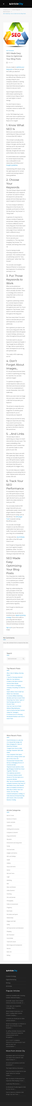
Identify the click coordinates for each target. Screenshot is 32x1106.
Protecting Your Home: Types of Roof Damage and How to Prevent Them (15, 702)
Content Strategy (11, 976)
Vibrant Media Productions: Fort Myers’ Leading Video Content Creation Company (14, 1013)
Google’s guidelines (12, 165)
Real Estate (9, 911)
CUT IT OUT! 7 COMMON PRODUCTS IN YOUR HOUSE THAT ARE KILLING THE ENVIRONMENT (15, 1043)
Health (8, 860)
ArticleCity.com (6, 9)
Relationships (10, 917)
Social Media (10, 938)
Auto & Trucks (10, 815)
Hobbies (9, 863)
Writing (8, 955)
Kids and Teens (10, 873)
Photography (10, 900)
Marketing (9, 880)
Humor (8, 870)
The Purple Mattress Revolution (15, 1068)
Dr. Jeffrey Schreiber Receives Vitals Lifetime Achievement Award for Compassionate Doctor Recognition (15, 1034)
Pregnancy (9, 907)
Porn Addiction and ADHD (13, 773)
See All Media (20, 537)
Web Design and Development (14, 945)
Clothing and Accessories (13, 829)
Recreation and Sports (12, 914)
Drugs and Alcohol (11, 836)
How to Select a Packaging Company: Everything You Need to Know (16, 687)
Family (8, 846)
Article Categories (16, 9)
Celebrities (9, 825)
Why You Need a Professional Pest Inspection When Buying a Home (15, 1079)
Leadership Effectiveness (13, 1084)
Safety (8, 924)
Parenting (9, 894)
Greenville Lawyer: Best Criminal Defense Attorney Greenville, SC (15, 1002)
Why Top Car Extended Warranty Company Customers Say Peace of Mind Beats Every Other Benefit (16, 783)
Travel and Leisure (11, 941)
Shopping (9, 931)
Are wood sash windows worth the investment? (15, 1064)
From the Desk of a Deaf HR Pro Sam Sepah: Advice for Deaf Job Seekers (16, 1073)
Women (9, 948)
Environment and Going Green (14, 842)
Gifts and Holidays (11, 856)
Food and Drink (10, 849)
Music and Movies (11, 887)
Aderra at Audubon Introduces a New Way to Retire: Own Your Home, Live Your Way (15, 789)
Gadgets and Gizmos (12, 853)
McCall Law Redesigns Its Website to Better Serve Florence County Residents (16, 1026)
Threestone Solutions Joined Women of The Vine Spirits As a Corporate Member (15, 777)
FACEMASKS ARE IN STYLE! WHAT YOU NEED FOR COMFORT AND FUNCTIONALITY (15, 1057)
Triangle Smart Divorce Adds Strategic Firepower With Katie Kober (15, 750)
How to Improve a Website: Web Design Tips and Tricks (15, 1093)
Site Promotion (6, 11)
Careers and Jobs (11, 822)
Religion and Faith (11, 921)
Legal (8, 877)
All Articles (9, 986)
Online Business (11, 890)
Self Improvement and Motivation (15, 928)
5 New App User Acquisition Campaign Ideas (13, 1007)
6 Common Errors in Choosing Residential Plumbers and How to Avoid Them (16, 716)
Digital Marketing (11, 979)
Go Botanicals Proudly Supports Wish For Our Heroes (16, 1088)
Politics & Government (12, 904)
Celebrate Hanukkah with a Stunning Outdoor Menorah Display (15, 996)
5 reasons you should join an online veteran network (15, 1019)
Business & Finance (12, 819)
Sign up (8, 627)
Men (8, 883)
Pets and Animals (11, 897)
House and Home (11, 866)
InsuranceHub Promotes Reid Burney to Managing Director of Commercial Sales (15, 762)
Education (9, 839)
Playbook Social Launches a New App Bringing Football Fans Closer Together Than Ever (16, 769)
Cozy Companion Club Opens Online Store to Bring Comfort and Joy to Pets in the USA (16, 756)
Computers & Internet (12, 832)
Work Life (9, 952)
